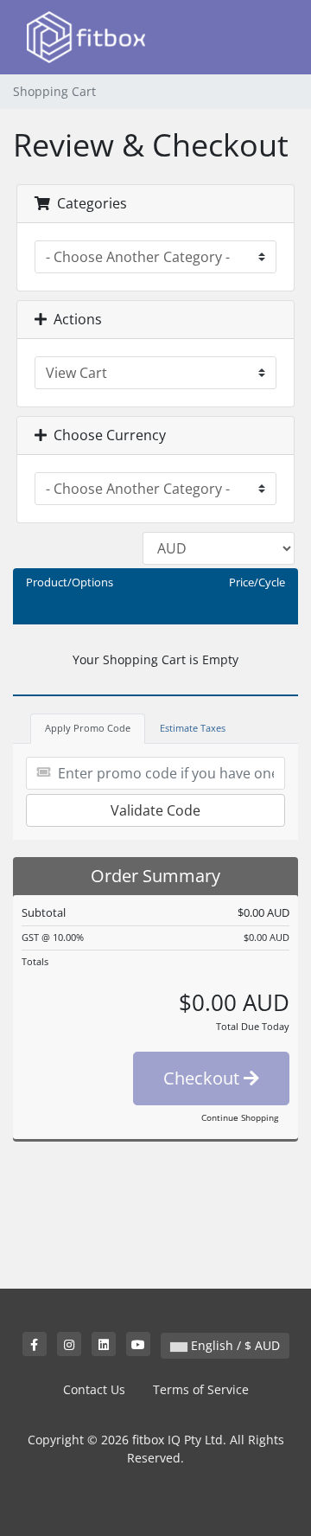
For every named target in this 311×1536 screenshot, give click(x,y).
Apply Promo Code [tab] (87, 727)
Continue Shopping (239, 1117)
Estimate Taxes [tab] (192, 727)
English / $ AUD (233, 1345)
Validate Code (155, 810)
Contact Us (94, 1389)
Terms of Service (201, 1389)
